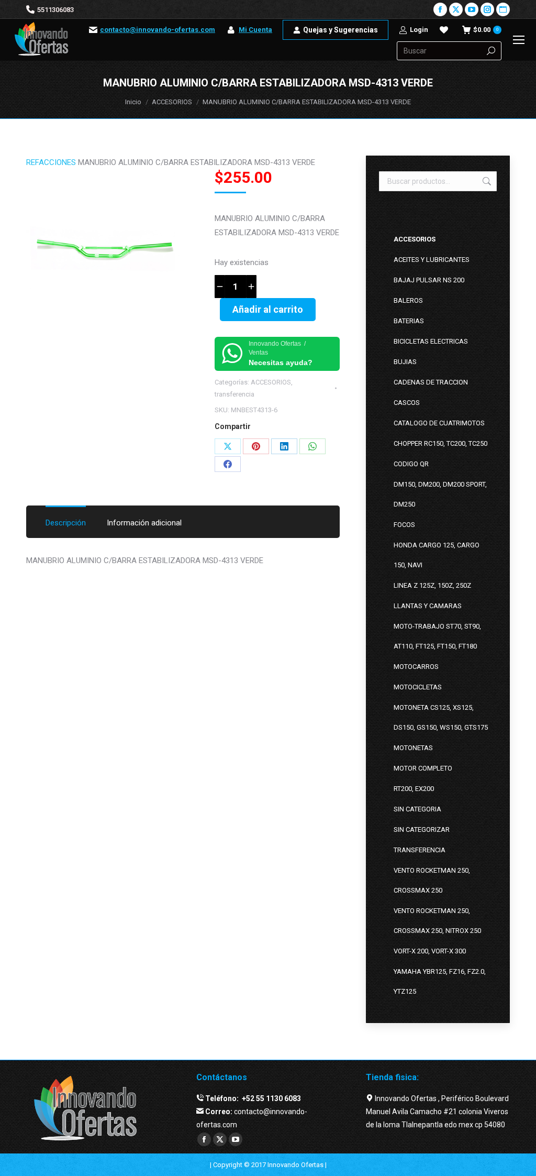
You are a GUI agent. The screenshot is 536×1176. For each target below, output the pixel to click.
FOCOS (404, 525)
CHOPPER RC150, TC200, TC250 (440, 443)
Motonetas (413, 748)
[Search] (491, 50)
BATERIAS (409, 321)
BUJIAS (405, 362)
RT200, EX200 (414, 789)
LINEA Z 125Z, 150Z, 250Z (432, 585)
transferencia (234, 394)
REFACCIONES (51, 162)
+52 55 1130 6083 (270, 1098)
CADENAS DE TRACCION (431, 382)
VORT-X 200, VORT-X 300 (430, 951)
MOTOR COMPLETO (423, 768)
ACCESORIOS (271, 382)
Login (419, 30)
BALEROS (408, 300)
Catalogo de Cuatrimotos (439, 423)
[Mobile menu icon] (519, 40)
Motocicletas (418, 687)
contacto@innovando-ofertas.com (157, 30)
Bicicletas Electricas (431, 341)
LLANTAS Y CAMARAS (428, 606)
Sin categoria (417, 809)
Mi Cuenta (255, 30)
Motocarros (416, 667)
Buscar (486, 181)
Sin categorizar (422, 829)
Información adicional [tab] (144, 522)
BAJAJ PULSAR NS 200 (429, 280)
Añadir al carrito (267, 309)
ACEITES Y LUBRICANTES (432, 259)
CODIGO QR (411, 464)
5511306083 (55, 10)
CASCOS (407, 402)
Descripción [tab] (66, 522)
